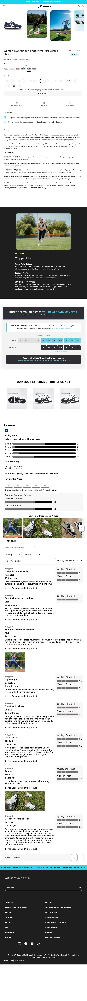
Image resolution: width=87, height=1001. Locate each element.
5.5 (7, 81)
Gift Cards (8, 922)
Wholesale (48, 932)
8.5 (42, 81)
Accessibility (9, 932)
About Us (48, 902)
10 (61, 81)
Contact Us (9, 902)
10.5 (68, 81)
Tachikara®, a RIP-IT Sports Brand (58, 907)
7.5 (31, 81)
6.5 (19, 81)
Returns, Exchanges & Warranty (16, 907)
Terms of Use (8, 960)
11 (75, 81)
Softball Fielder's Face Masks (55, 922)
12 (14, 86)
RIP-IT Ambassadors (52, 937)
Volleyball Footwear (52, 917)
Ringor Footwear (51, 912)
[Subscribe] (79, 888)
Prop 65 (8, 937)
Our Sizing (9, 917)
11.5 (7, 86)
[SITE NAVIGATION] (4, 6)
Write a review (25, 59)
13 (20, 86)
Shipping (8, 912)
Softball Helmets (51, 927)
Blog (6, 927)
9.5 (55, 81)
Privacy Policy (19, 960)
